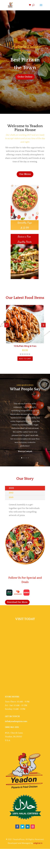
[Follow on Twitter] (22, 827)
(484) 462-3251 (12, 727)
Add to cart (25, 358)
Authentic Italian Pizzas (25, 49)
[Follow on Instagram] (33, 827)
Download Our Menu (17, 602)
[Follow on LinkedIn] (28, 827)
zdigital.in (37, 843)
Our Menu (25, 174)
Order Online (25, 77)
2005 (11, 488)
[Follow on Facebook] (17, 827)
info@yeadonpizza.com (16, 721)
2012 (11, 493)
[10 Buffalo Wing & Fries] (25, 324)
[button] (25, 451)
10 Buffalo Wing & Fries (25, 346)
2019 (11, 497)
